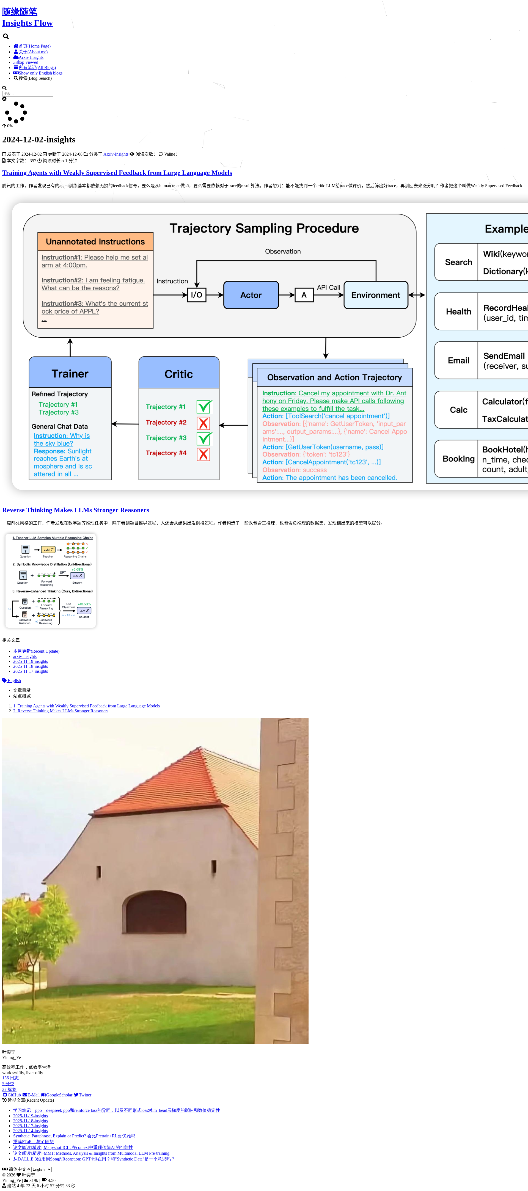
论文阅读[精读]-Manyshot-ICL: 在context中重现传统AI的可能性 (73, 1147)
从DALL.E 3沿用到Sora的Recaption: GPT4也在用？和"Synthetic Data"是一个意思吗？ (94, 1159)
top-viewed (28, 62)
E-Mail (34, 1095)
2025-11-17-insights (30, 671)
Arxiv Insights (31, 57)
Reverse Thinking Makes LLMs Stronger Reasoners (75, 510)
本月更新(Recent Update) (36, 651)
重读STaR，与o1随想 (33, 1141)
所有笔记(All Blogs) (37, 67)
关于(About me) (33, 51)
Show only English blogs (40, 73)
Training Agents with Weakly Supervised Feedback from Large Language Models (117, 172)
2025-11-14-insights (30, 1130)
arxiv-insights (25, 656)
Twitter (85, 1095)
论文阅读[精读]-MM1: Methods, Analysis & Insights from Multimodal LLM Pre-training (91, 1153)
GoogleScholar (59, 1095)
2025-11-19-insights (30, 661)
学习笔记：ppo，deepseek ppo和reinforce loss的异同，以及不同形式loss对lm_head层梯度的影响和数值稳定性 (116, 1110)
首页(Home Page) (35, 46)
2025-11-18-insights (30, 666)
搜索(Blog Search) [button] (35, 78)
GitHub (14, 1095)
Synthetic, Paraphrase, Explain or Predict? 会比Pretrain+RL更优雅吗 (74, 1136)
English (14, 680)
